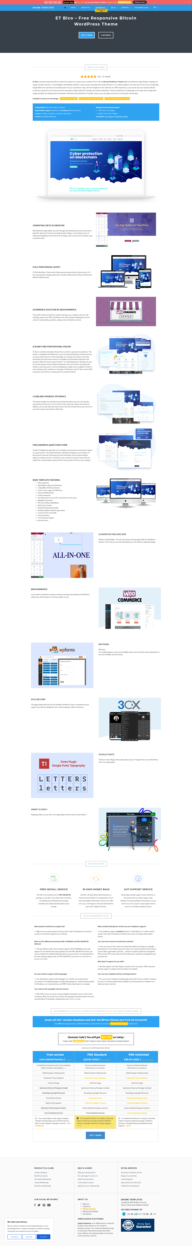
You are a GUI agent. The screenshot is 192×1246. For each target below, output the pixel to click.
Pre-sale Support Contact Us (88, 1176)
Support (125, 7)
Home (73, 7)
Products (85, 7)
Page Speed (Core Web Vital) (131, 1182)
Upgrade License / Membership (88, 1186)
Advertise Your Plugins (90, 1211)
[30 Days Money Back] (137, 1231)
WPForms (104, 644)
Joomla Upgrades (127, 1179)
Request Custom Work (129, 1176)
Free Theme (109, 116)
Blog (113, 7)
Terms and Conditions (134, 1205)
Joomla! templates (40, 1172)
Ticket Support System (86, 1182)
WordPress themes (41, 1176)
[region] (28, 1230)
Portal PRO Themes (121, 116)
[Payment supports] (139, 1216)
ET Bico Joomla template (68, 99)
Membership (100, 7)
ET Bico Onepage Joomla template (91, 99)
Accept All (43, 1237)
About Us (86, 1204)
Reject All (29, 1237)
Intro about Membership (42, 1179)
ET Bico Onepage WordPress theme (117, 99)
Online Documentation (85, 1179)
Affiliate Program (89, 1209)
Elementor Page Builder (112, 534)
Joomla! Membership (41, 1182)
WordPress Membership (42, 1186)
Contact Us (73, 999)
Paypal (62, 931)
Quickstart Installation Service (131, 1172)
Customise (14, 1237)
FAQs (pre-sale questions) (87, 1172)
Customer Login (141, 7)
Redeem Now (140, 2)
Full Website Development (130, 1186)
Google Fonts (106, 754)
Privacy (123, 1205)
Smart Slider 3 (39, 809)
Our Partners (87, 1214)
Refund (146, 1205)
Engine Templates (43, 7)
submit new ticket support (130, 904)
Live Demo (106, 35)
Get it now (86, 35)
